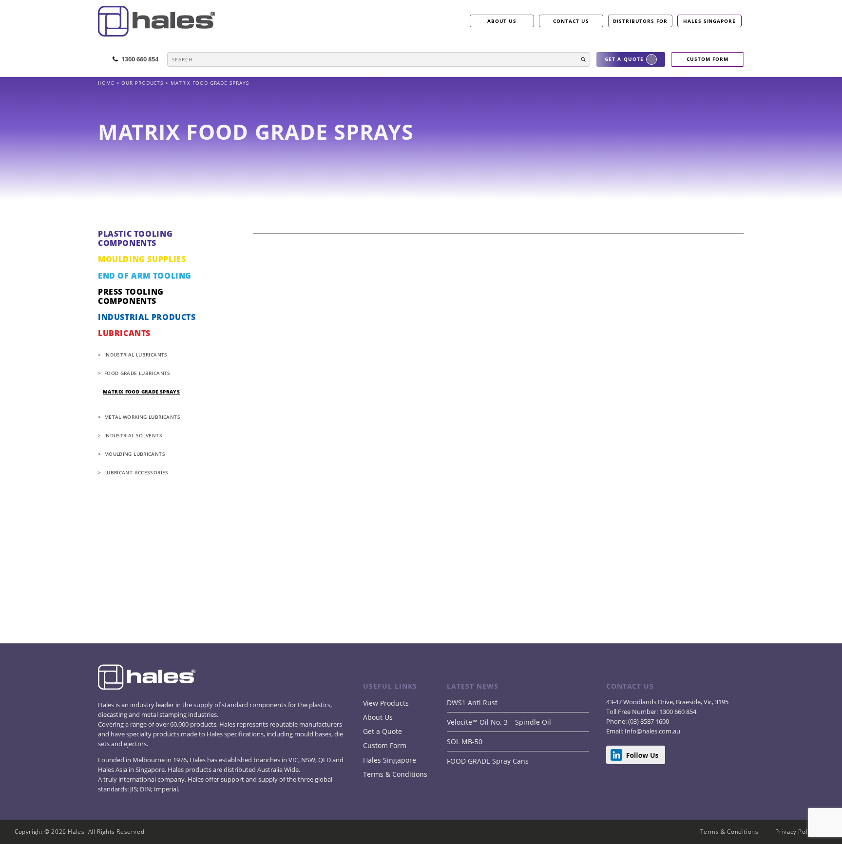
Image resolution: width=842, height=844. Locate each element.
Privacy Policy (795, 831)
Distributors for (640, 21)
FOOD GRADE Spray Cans (488, 761)
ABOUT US (502, 21)
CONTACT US (571, 21)
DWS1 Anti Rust (472, 702)
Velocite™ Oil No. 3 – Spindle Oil (499, 722)
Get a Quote (382, 731)
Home (107, 82)
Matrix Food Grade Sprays (141, 391)
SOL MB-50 (464, 741)
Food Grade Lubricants (137, 373)
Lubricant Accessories (136, 472)
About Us (378, 717)
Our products (142, 82)
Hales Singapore (709, 21)
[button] (583, 59)
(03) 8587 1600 (648, 721)
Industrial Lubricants (136, 354)
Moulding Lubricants (134, 453)
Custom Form (384, 745)
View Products (386, 703)
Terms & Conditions (395, 774)
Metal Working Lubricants (142, 416)
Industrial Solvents (133, 435)
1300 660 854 (677, 711)
